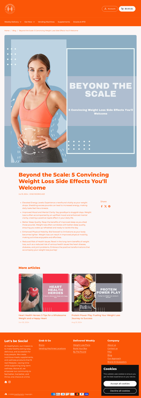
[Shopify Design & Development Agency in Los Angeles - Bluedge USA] (6, 394)
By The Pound (79, 352)
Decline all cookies (120, 390)
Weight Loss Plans (81, 345)
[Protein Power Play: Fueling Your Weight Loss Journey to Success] (97, 293)
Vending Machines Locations (52, 348)
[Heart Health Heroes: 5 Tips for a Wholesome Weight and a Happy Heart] (44, 293)
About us (112, 345)
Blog (14, 31)
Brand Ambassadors (117, 362)
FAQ (109, 352)
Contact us (113, 348)
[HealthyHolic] (9, 8)
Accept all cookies (120, 383)
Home (6, 31)
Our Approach (114, 358)
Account (111, 9)
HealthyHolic (19, 394)
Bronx (41, 345)
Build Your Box (80, 348)
